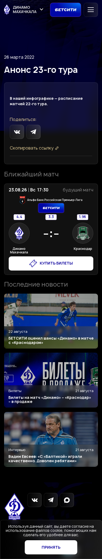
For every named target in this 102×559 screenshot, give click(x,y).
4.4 (19, 217)
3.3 (51, 217)
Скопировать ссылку (32, 148)
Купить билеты (56, 263)
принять (51, 547)
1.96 (82, 217)
